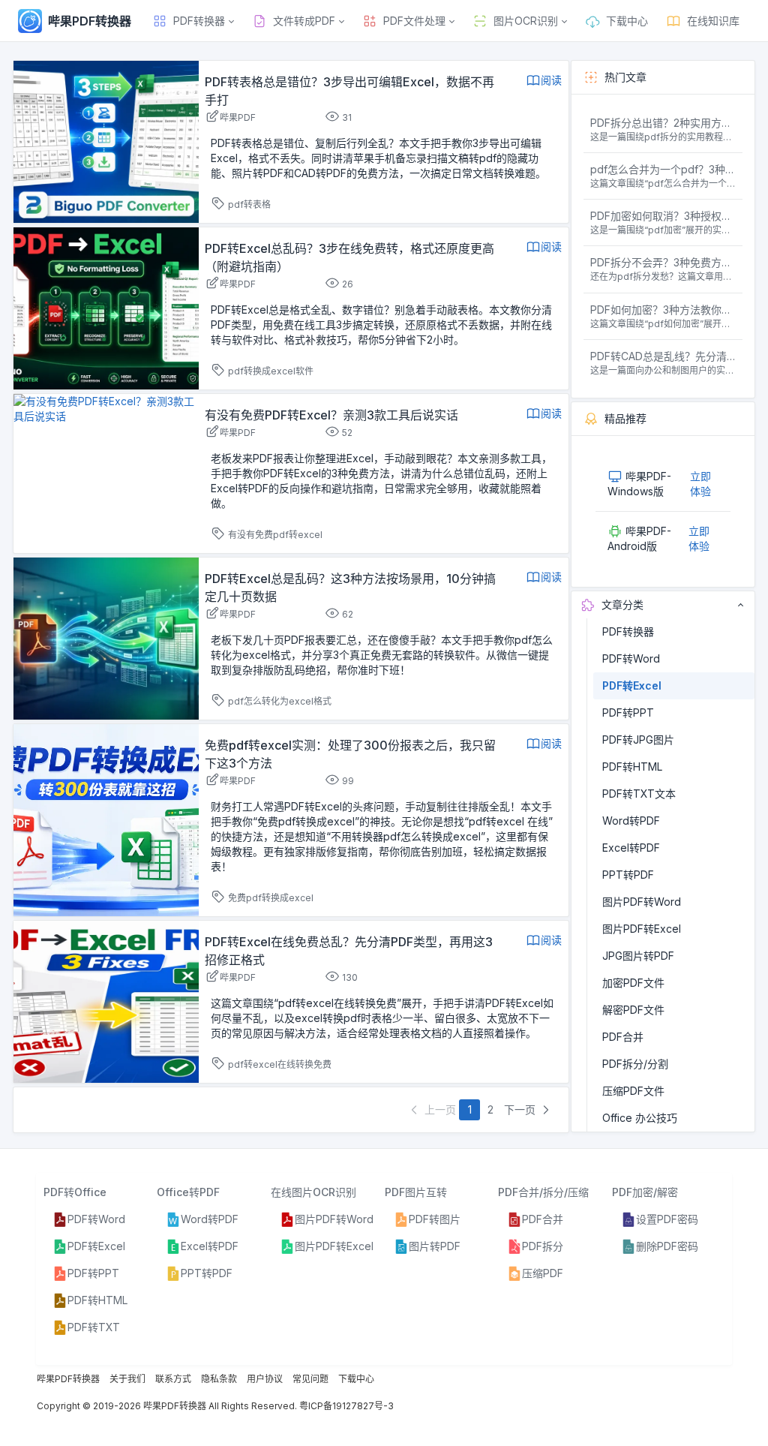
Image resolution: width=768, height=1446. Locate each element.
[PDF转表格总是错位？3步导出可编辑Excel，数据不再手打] (106, 140)
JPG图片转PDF (638, 955)
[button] (193, 21)
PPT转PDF (628, 874)
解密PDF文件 (633, 1009)
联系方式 (173, 1378)
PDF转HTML (632, 766)
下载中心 (356, 1378)
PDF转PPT (628, 712)
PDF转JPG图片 (638, 739)
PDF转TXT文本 (639, 793)
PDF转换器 (628, 631)
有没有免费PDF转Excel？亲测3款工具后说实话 (331, 414)
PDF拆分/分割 (635, 1063)
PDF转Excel (632, 685)
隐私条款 (219, 1378)
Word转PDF (631, 820)
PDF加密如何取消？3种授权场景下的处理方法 (663, 215)
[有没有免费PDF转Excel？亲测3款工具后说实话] (106, 407)
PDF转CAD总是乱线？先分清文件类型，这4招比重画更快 (663, 356)
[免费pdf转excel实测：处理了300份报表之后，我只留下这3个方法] (106, 819)
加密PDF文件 (633, 982)
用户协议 (265, 1378)
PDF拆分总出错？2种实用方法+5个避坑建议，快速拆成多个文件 (663, 122)
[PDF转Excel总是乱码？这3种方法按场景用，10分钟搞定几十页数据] (106, 637)
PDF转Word (631, 658)
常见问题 (310, 1378)
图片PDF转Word (641, 901)
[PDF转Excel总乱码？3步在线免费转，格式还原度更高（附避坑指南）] (106, 307)
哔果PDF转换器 (68, 1378)
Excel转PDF (631, 847)
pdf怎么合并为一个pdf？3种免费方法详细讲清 (663, 169)
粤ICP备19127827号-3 (346, 1405)
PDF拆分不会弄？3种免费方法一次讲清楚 (663, 262)
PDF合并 (623, 1036)
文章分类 (623, 604)
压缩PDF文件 (633, 1090)
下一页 (521, 1109)
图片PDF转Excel (641, 928)
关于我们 (128, 1378)
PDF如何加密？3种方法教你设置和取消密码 (663, 309)
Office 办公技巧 (639, 1117)
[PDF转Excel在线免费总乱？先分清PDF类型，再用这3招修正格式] (106, 1000)
